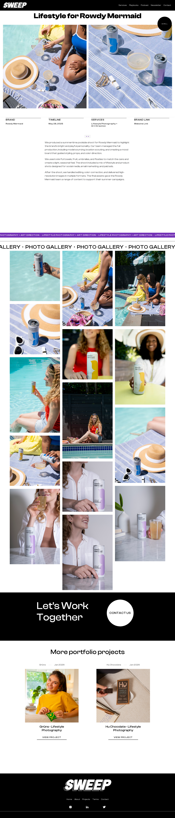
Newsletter (156, 5)
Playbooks (133, 5)
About (77, 799)
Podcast (144, 5)
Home (69, 799)
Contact (167, 5)
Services (123, 5)
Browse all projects (87, 752)
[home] (15, 5)
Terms (95, 799)
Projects (86, 799)
